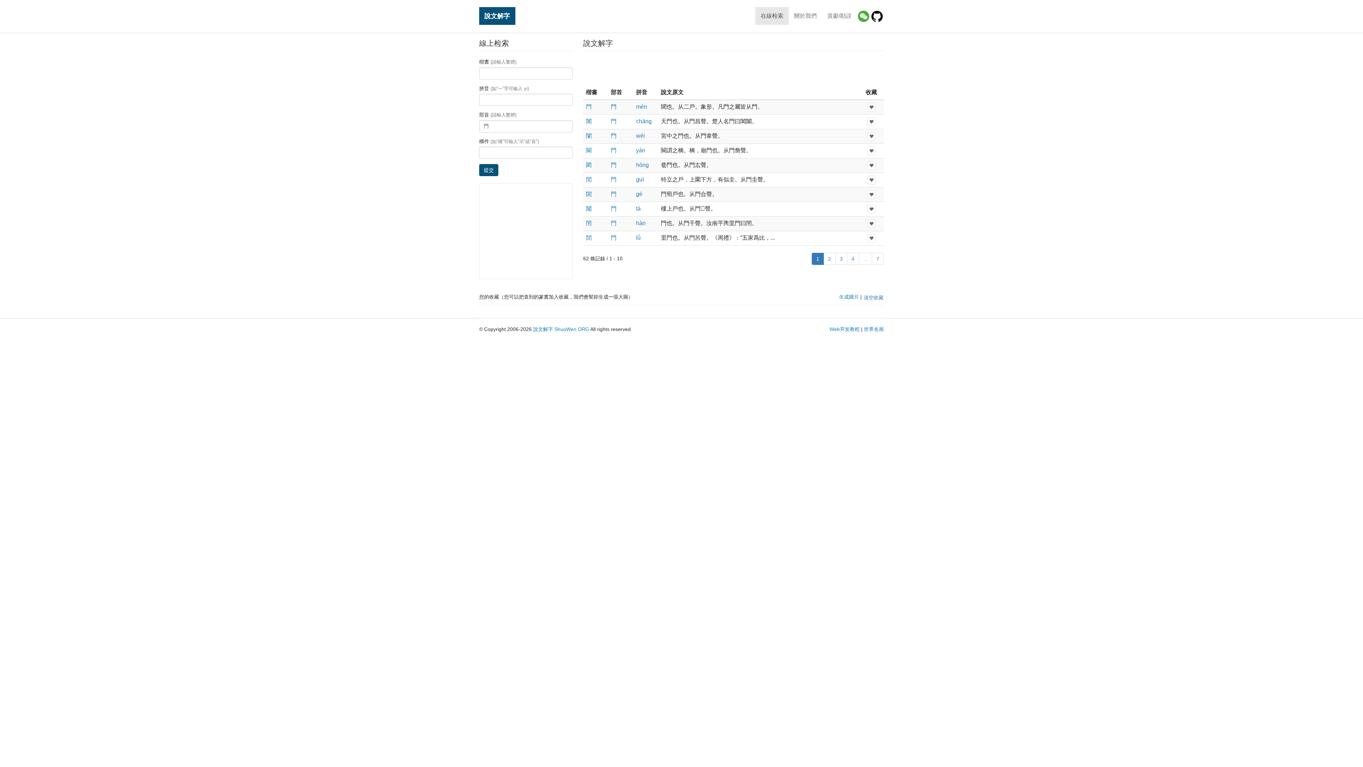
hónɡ (642, 165)
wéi (640, 136)
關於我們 (805, 16)
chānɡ (644, 121)
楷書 (497, 62)
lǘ (638, 238)
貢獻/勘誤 (839, 16)
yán (640, 150)
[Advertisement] (733, 69)
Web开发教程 (845, 329)
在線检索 (772, 16)
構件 (509, 141)
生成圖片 (849, 297)
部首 (497, 115)
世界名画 (874, 329)
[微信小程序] (863, 16)
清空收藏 (873, 297)
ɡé (639, 194)
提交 (489, 170)
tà (638, 209)
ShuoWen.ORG (571, 329)
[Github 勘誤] (877, 16)
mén (641, 107)
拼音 (504, 88)
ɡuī (640, 179)
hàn (641, 223)
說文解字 (497, 16)
